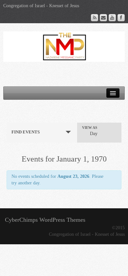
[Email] (103, 17)
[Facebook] (121, 17)
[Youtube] (112, 17)
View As (89, 127)
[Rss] (94, 17)
